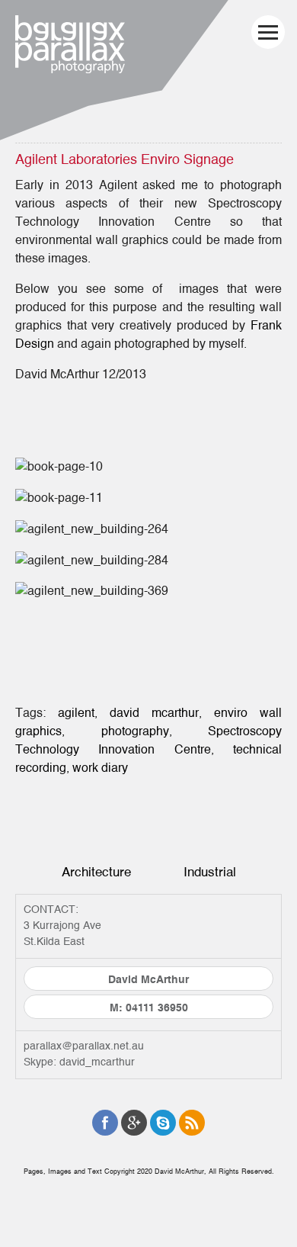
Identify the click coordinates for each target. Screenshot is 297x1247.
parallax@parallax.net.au (84, 1046)
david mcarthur (154, 713)
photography (135, 731)
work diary (100, 768)
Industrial (210, 872)
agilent (76, 713)
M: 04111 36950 (149, 1008)
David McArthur (148, 980)
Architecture (96, 872)
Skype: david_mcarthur (79, 1062)
